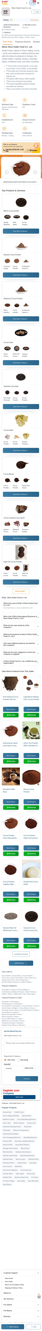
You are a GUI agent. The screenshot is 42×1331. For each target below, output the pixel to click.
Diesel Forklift (7, 1145)
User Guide (9, 1281)
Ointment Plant (33, 1159)
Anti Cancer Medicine (10, 1170)
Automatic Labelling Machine (24, 1141)
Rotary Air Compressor (21, 1130)
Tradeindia (5, 1103)
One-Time (11, 1060)
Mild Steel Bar (7, 1152)
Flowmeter (6, 1130)
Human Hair (7, 1112)
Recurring (24, 1060)
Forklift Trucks (19, 1112)
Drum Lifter (7, 1123)
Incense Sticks (8, 1173)
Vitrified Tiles (7, 1177)
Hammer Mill (7, 1141)
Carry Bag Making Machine (26, 1119)
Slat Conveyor (20, 1159)
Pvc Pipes (34, 1177)
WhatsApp (33, 150)
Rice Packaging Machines (12, 1137)
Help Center (9, 1278)
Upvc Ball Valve (33, 1181)
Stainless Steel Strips (10, 1155)
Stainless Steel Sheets (23, 1152)
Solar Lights (20, 1173)
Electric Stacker (19, 1123)
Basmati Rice (26, 1116)
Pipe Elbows (7, 1184)
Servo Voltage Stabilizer (11, 1116)
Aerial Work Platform (22, 1145)
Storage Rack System (10, 1148)
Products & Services (23, 42)
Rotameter (27, 1126)
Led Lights (32, 1163)
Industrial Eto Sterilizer (10, 1134)
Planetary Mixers (8, 1163)
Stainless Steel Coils (21, 1177)
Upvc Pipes (21, 1181)
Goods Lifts (31, 1173)
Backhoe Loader (8, 1119)
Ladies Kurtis (21, 1163)
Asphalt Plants (8, 1159)
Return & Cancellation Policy (14, 1285)
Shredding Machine (30, 1137)
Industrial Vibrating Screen (12, 1126)
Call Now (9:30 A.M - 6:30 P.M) (14, 150)
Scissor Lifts (31, 1123)
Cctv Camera (7, 1166)
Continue (27, 1079)
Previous (7, 172)
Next (35, 172)
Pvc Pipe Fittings (8, 1181)
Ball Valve (18, 1166)
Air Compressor (26, 1170)
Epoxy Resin (25, 1148)
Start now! (19, 1097)
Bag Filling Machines (27, 1155)
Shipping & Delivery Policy (14, 1288)
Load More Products (21, 954)
